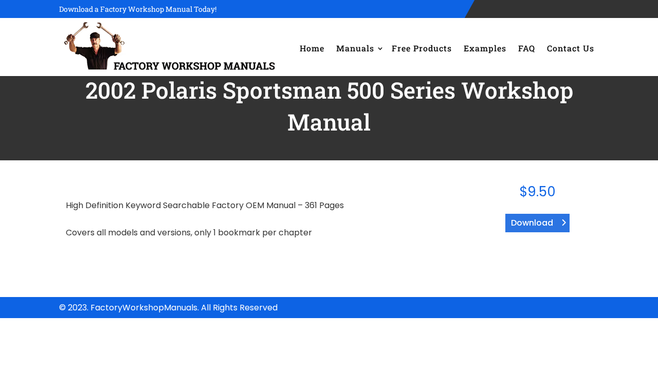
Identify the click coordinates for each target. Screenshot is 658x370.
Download (532, 223)
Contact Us (570, 48)
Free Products (422, 48)
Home (312, 48)
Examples (485, 48)
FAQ (526, 48)
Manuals (355, 48)
